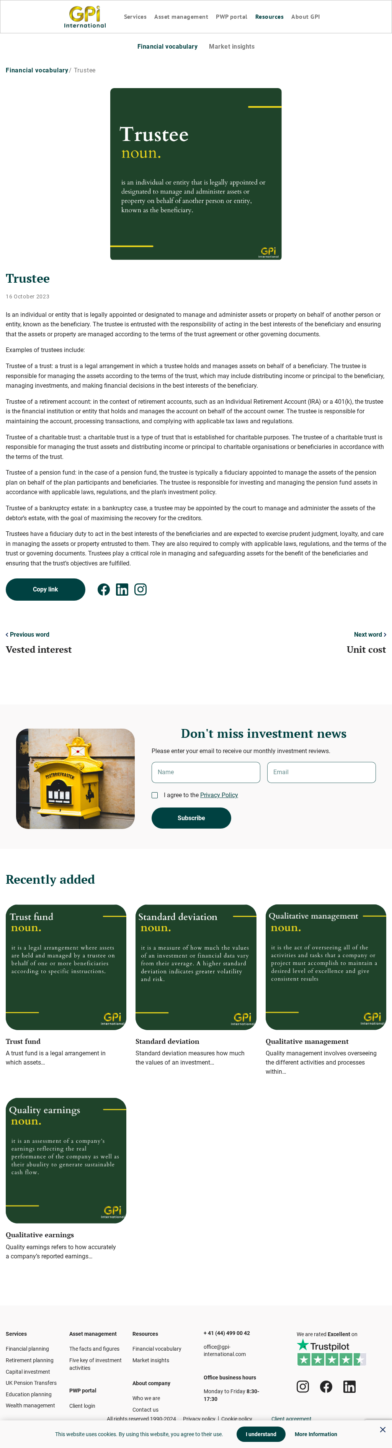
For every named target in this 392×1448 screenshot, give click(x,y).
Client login (82, 1406)
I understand (261, 1434)
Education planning (29, 1394)
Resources (269, 16)
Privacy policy (199, 1419)
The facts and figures (94, 1349)
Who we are (146, 1398)
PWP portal (232, 16)
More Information (316, 1434)
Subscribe (191, 818)
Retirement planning (30, 1360)
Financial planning (27, 1349)
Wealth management (30, 1405)
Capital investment (28, 1372)
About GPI (305, 16)
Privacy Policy (219, 795)
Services (135, 16)
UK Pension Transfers (31, 1383)
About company (151, 1383)
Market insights (232, 47)
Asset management (181, 16)
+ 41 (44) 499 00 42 (227, 1333)
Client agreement (291, 1419)
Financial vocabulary (167, 47)
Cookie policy (236, 1419)
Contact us (145, 1410)
